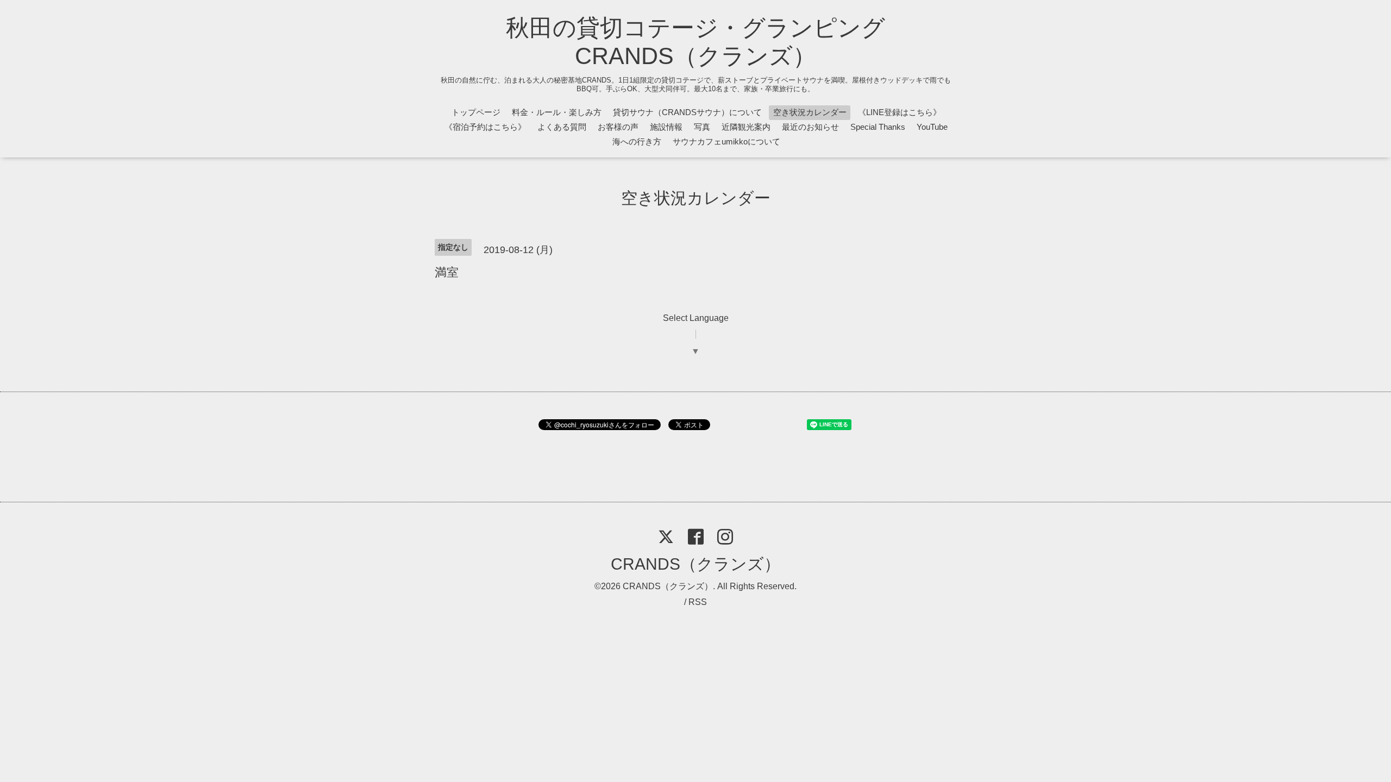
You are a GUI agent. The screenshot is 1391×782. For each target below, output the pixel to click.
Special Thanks (877, 126)
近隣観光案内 (746, 126)
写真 (702, 126)
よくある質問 (561, 126)
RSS (697, 602)
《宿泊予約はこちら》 (485, 126)
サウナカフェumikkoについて (726, 141)
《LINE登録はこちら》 (899, 112)
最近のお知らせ (810, 126)
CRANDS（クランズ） (695, 564)
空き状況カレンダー (810, 112)
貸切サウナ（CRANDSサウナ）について (687, 112)
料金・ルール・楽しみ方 (556, 112)
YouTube (932, 126)
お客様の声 (618, 126)
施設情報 (666, 126)
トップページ (476, 112)
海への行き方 (636, 141)
